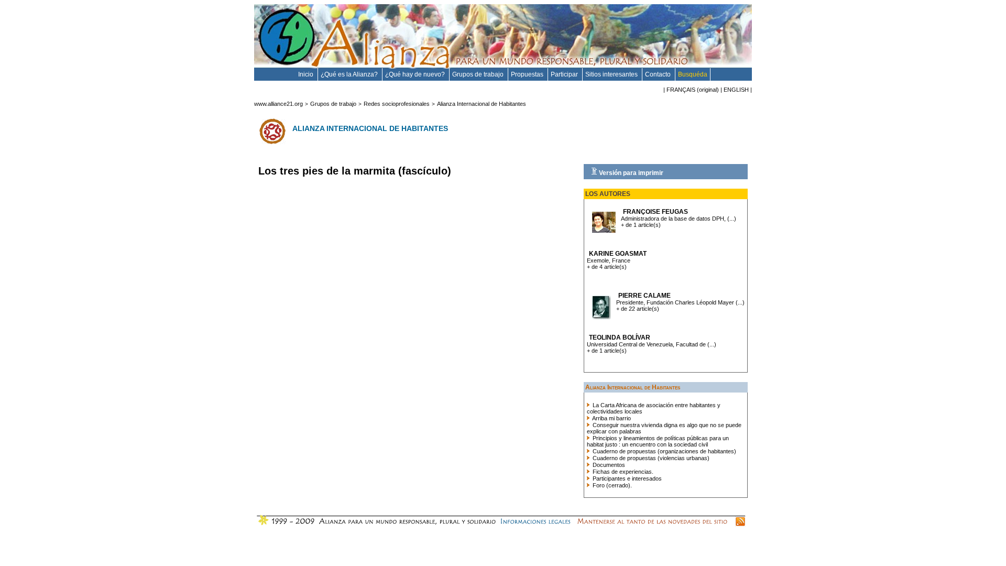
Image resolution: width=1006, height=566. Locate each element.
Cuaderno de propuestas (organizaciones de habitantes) (663, 451)
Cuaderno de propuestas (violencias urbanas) (650, 458)
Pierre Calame (644, 295)
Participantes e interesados (626, 478)
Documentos (608, 465)
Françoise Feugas (655, 211)
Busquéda (692, 74)
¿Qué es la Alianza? (350, 74)
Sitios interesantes (612, 74)
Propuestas (528, 74)
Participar (565, 74)
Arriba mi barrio (611, 418)
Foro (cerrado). (611, 485)
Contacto (658, 74)
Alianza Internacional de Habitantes (481, 104)
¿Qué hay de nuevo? (415, 74)
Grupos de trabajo (478, 74)
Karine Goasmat (618, 253)
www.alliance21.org (278, 104)
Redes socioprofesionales (397, 104)
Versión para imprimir (630, 173)
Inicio (306, 74)
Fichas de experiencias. (622, 472)
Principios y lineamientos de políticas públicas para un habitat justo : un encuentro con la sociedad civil (658, 441)
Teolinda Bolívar (619, 337)
